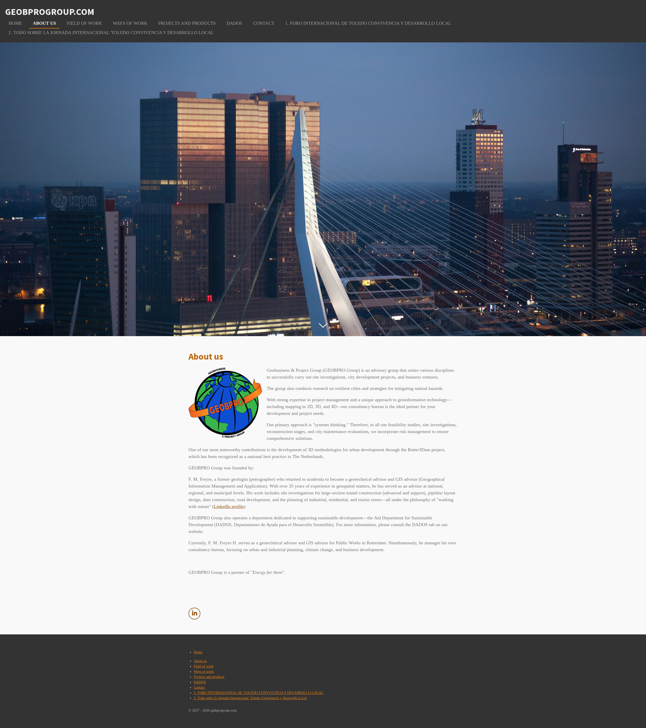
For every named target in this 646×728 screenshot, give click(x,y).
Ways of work (204, 671)
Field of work (203, 666)
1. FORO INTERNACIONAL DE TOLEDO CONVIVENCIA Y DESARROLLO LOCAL (259, 693)
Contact (199, 687)
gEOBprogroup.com (49, 11)
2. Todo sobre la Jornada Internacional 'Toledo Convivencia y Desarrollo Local (250, 698)
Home (198, 652)
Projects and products (209, 677)
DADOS (200, 682)
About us (200, 661)
